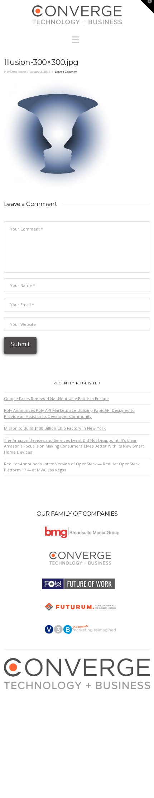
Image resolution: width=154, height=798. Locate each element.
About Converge (26, 692)
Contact (17, 728)
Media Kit (19, 699)
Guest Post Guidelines (31, 720)
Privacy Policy (23, 713)
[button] (77, 38)
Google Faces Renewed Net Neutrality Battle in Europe (56, 398)
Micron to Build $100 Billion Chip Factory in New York (55, 428)
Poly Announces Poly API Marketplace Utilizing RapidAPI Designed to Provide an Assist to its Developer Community (69, 413)
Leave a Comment (66, 72)
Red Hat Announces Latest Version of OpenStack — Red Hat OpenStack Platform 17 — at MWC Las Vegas (72, 467)
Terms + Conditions (29, 706)
